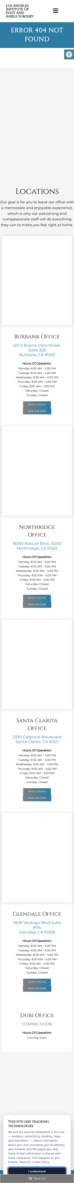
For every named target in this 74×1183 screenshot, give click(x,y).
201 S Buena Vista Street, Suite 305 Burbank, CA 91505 (37, 350)
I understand (37, 1171)
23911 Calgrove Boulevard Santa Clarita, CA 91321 (37, 739)
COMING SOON (37, 1024)
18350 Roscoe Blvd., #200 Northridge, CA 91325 (37, 546)
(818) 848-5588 (37, 411)
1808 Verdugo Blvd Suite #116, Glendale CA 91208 (37, 927)
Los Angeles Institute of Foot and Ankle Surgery (20, 11)
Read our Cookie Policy (34, 1162)
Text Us (39, 1178)
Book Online (37, 404)
